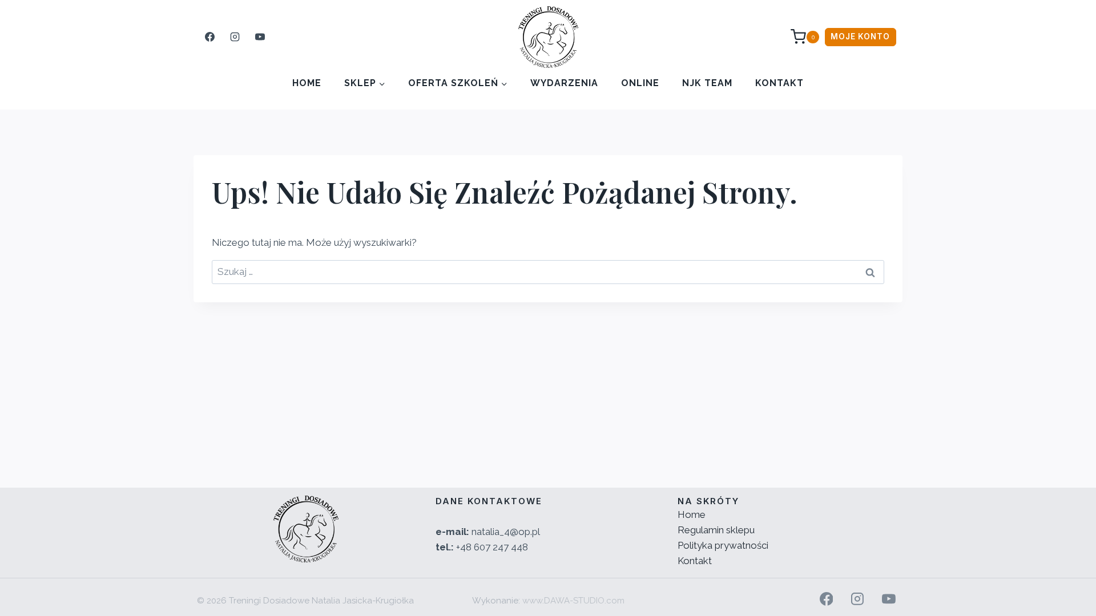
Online (640, 83)
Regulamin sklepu (716, 530)
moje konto (860, 36)
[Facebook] (209, 37)
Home (306, 83)
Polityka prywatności (723, 545)
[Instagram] (234, 37)
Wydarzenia (564, 83)
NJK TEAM (707, 83)
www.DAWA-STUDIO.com (573, 600)
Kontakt (779, 83)
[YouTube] (259, 37)
